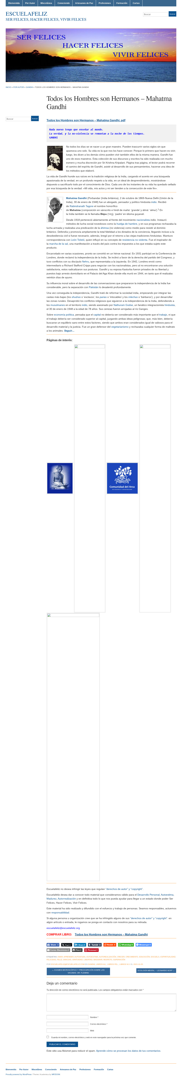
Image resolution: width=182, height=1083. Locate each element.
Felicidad (51, 960)
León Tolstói (77, 239)
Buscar (172, 14)
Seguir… (69, 330)
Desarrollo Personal (148, 894)
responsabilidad (60, 912)
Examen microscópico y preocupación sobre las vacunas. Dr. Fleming (78, 971)
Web (92, 1031)
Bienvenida (14, 3)
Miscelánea (46, 3)
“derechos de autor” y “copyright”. (124, 889)
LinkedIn (170, 21)
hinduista (170, 305)
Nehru (85, 261)
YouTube (174, 21)
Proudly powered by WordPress (18, 1074)
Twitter (157, 21)
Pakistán (93, 287)
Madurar (97, 960)
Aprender (69, 957)
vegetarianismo (120, 326)
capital (97, 314)
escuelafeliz (26, 13)
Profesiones (105, 3)
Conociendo (64, 3)
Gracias (67, 960)
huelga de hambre (127, 223)
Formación (121, 3)
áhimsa (105, 227)
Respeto (107, 960)
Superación (119, 960)
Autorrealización (67, 898)
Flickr (162, 21)
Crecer (121, 957)
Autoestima (167, 894)
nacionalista (143, 219)
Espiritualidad (167, 957)
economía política (64, 314)
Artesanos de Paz (84, 3)
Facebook (166, 21)
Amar (60, 957)
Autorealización (107, 957)
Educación (144, 957)
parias (103, 297)
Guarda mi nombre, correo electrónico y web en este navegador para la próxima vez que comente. (93, 1037)
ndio (154, 202)
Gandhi (29, 87)
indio (84, 305)
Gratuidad (77, 960)
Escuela (155, 957)
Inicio (8, 87)
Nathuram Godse (123, 305)
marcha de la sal (58, 243)
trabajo (163, 314)
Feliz (59, 960)
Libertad (88, 960)
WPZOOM (56, 1074)
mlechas (133, 297)
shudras (76, 297)
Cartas (136, 3)
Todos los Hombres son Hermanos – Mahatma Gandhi (111, 934)
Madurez (52, 898)
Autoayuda (79, 957)
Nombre (94, 1017)
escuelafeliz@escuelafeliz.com (67, 964)
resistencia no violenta (134, 239)
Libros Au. (101, 964)
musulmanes (57, 305)
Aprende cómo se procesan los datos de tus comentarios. (128, 1050)
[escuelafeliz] (91, 55)
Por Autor (30, 3)
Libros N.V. (124, 964)
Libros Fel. (112, 964)
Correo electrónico (98, 1024)
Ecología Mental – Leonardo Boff (156, 970)
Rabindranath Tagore (81, 206)
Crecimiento (132, 957)
